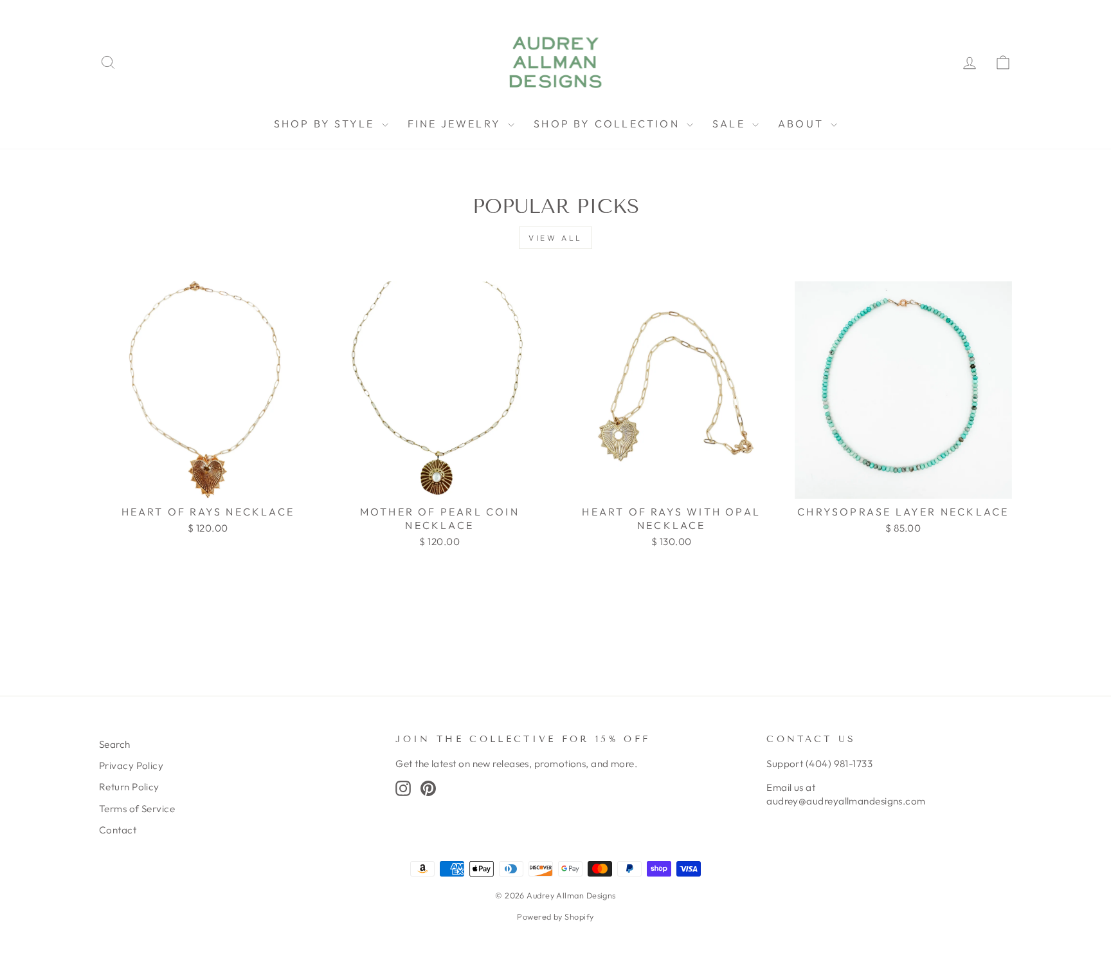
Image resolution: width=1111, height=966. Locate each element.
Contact (117, 830)
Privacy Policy (131, 765)
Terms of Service (137, 809)
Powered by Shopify (555, 916)
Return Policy (129, 787)
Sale (730, 123)
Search (115, 744)
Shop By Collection (608, 123)
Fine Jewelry (456, 123)
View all (555, 238)
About (802, 123)
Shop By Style (326, 123)
